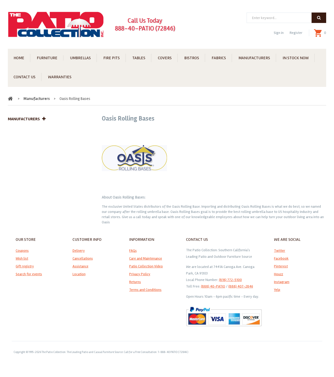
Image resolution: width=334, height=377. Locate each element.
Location (79, 274)
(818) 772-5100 (230, 280)
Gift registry (25, 266)
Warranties (59, 77)
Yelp (277, 290)
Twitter (279, 250)
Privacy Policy (139, 274)
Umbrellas (80, 58)
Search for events (29, 274)
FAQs (133, 250)
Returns (135, 282)
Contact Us (24, 77)
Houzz (278, 274)
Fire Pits (111, 58)
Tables (138, 58)
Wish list (22, 258)
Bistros (191, 58)
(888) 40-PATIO (213, 286)
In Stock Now (296, 58)
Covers (165, 58)
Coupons (22, 250)
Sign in (279, 33)
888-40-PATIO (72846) (145, 28)
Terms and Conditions (145, 290)
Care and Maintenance (145, 258)
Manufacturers (254, 58)
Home (19, 58)
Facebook (281, 258)
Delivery (79, 250)
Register (296, 33)
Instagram (281, 282)
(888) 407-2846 (240, 286)
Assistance (80, 266)
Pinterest (281, 266)
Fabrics (219, 58)
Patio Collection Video (146, 266)
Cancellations (83, 258)
